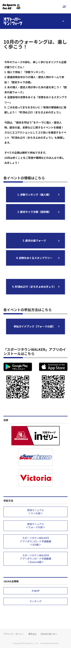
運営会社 (32, 633)
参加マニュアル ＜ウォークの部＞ (35, 525)
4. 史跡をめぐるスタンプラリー (34, 258)
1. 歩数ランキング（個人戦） (34, 194)
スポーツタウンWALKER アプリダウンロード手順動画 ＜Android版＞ (35, 559)
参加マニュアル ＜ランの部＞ (35, 511)
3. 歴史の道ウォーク (34, 240)
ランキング (35, 601)
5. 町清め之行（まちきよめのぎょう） (34, 286)
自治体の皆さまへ (49, 633)
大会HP (36, 590)
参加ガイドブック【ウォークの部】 (34, 326)
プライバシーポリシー (13, 633)
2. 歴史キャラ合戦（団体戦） (34, 212)
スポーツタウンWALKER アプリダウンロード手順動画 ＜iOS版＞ (35, 541)
